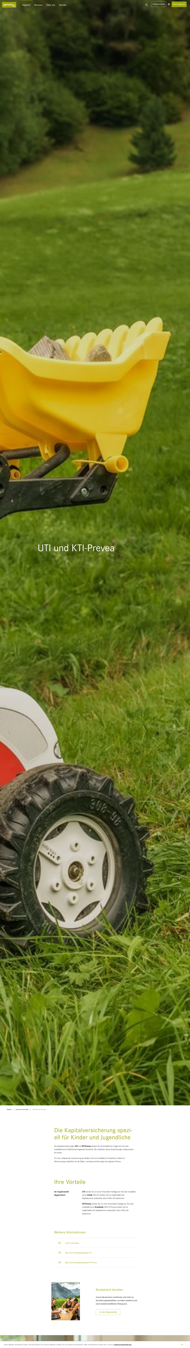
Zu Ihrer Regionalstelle (108, 1312)
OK (182, 1344)
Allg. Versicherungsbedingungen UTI (78, 1252)
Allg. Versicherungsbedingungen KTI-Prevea (81, 1262)
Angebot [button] (26, 5)
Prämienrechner (158, 4)
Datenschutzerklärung (122, 1344)
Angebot (9, 1109)
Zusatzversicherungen (22, 1109)
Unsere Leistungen (72, 1243)
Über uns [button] (50, 5)
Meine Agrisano (179, 4)
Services (38, 5)
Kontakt (62, 5)
